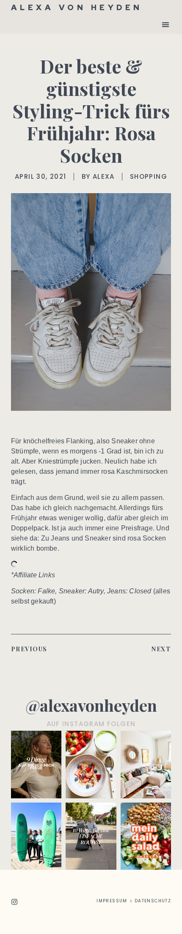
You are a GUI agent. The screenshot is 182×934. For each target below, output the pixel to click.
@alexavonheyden (91, 705)
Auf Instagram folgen (91, 723)
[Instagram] (14, 901)
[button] (165, 24)
